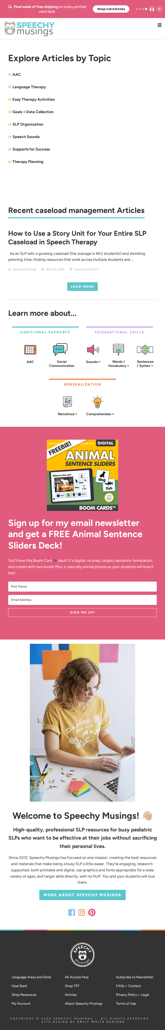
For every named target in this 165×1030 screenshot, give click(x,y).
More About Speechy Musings (82, 895)
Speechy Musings (82, 28)
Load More (82, 287)
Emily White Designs (101, 1021)
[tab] (137, 9)
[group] (83, 9)
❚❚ (152, 9)
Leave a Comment (86, 269)
